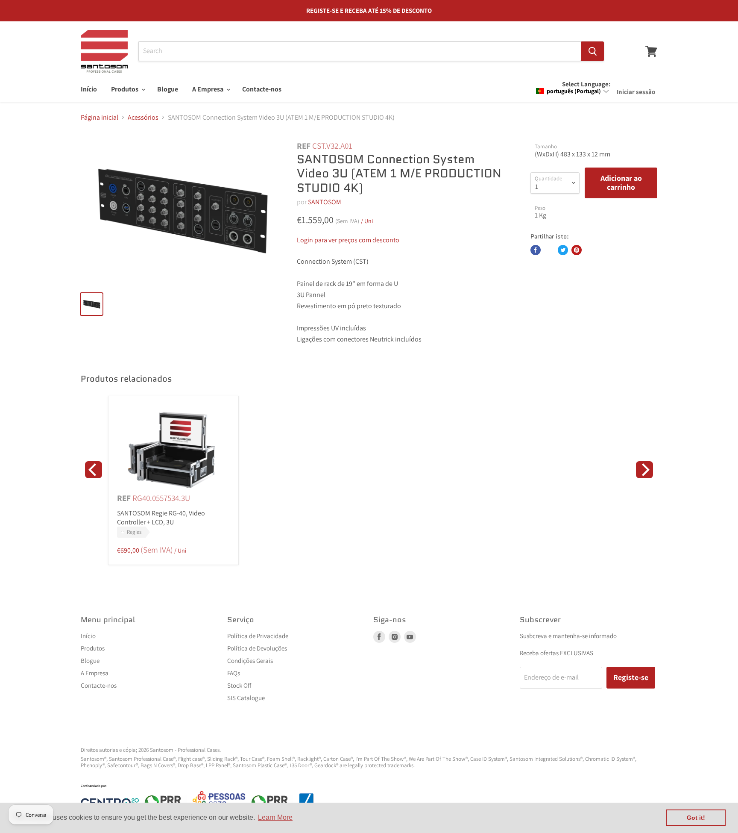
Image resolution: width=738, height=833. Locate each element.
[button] (572, 91)
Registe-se (630, 677)
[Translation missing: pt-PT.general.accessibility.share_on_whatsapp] (549, 250)
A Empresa (208, 89)
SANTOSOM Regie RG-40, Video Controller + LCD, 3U (161, 518)
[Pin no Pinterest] (576, 250)
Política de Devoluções (257, 648)
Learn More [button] (275, 817)
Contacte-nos (261, 89)
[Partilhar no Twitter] (563, 250)
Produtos (125, 89)
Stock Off (239, 685)
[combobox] (359, 51)
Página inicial (99, 117)
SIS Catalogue (246, 698)
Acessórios (143, 117)
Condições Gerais (250, 660)
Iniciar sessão (636, 92)
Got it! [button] (696, 817)
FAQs (233, 673)
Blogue (167, 89)
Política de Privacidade (257, 636)
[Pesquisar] (592, 51)
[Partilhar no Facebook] (535, 250)
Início (89, 89)
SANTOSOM (324, 201)
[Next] (644, 469)
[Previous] (93, 469)
